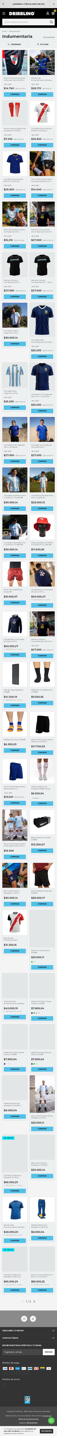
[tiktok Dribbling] (33, 1319)
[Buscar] (51, 22)
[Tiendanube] (28, 1423)
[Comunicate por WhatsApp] (51, 1420)
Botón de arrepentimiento (29, 1419)
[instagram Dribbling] (24, 1319)
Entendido (46, 1431)
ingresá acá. (47, 1416)
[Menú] (4, 13)
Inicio (4, 31)
